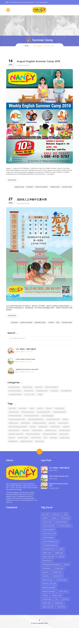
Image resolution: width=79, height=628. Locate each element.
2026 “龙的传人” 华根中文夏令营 (26, 349)
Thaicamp (53, 438)
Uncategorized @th (15, 394)
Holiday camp (55, 427)
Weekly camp (64, 438)
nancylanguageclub (42, 2)
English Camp (19, 187)
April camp (22, 408)
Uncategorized (66, 391)
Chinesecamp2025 (59, 412)
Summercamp (35, 438)
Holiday (32, 427)
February (52, 423)
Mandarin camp (50, 430)
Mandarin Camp (40, 322)
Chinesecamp (59, 408)
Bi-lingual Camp (14, 387)
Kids (58, 322)
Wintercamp (39, 441)
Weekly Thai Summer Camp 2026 (27, 369)
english (65, 419)
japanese (66, 427)
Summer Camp (67, 187)
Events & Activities (41, 187)
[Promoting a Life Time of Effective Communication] (39, 10)
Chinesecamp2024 (28, 412)
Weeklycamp (13, 441)
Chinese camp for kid (31, 416)
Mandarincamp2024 (32, 434)
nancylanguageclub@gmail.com (26, 2)
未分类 (40, 394)
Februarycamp (63, 423)
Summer (11, 438)
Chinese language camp (16, 419)
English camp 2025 (39, 423)
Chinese (51, 322)
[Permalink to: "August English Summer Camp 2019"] (39, 116)
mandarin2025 (37, 430)
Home (26, 46)
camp (31, 408)
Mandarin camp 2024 (16, 434)
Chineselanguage (47, 416)
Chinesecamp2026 (15, 416)
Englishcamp (25, 423)
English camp (55, 187)
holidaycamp (43, 427)
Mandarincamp (64, 430)
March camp (64, 434)
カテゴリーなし (29, 394)
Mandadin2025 (14, 430)
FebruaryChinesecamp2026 (18, 427)
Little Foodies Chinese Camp (25, 359)
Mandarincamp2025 (49, 434)
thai (45, 438)
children (39, 408)
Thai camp (54, 391)
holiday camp (28, 391)
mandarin (25, 430)
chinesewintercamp (53, 419)
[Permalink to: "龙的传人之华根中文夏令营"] (39, 254)
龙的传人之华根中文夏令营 (32, 199)
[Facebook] (39, 620)
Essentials (29, 187)
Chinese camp (13, 412)
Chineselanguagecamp (35, 419)
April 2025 (12, 408)
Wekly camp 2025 (26, 441)
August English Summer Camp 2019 (38, 61)
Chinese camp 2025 (43, 412)
